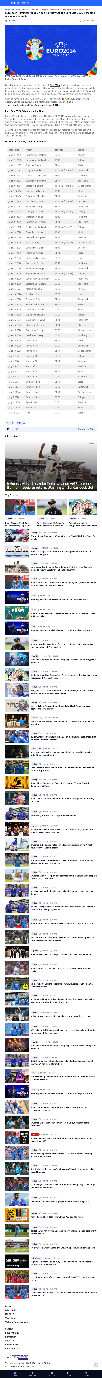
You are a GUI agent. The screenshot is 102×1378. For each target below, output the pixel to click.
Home (8, 1306)
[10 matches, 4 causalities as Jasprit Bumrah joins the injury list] (17, 1199)
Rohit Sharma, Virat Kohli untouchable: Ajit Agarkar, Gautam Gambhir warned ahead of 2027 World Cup (20, 524)
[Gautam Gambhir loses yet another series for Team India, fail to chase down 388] (17, 1137)
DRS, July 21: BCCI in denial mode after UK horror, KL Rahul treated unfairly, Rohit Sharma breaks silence (62, 692)
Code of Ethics (12, 1348)
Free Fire (35, 656)
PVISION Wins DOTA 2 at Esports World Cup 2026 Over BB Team (61, 954)
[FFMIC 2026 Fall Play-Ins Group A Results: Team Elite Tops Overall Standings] (17, 721)
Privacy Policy (12, 1332)
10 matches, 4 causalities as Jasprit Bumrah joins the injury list (61, 1201)
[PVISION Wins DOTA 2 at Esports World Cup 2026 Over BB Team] (17, 952)
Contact (9, 1328)
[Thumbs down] (17, 429)
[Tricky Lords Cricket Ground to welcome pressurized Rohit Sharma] (17, 1246)
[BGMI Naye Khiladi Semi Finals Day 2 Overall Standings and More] (17, 1091)
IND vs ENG (10, 1310)
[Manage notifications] (96, 1365)
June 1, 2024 (54, 105)
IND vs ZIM (32, 1376)
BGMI (34, 596)
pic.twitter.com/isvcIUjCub (59, 101)
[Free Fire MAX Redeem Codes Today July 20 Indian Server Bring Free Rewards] (17, 1045)
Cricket (91, 443)
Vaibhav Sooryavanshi (16, 1321)
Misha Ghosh (13, 21)
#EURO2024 (27, 101)
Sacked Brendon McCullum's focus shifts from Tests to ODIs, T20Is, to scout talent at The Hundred (51, 524)
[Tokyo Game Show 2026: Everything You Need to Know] (17, 1215)
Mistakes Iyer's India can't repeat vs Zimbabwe (53, 815)
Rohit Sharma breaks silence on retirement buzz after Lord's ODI (62, 923)
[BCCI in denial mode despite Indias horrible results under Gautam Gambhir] (17, 890)
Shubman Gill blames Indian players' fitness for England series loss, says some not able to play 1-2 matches (63, 1000)
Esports (35, 548)
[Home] (19, 3)
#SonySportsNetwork (78, 98)
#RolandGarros (12, 101)
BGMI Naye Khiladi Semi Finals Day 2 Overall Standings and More (61, 1093)
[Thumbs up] (8, 429)
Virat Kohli (10, 1317)
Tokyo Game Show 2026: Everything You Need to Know (57, 1216)
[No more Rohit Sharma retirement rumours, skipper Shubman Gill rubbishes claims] (17, 983)
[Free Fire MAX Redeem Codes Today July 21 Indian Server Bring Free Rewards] (17, 659)
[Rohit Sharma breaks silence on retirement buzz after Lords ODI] (17, 921)
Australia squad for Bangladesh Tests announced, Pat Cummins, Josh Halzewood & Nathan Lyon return (83, 524)
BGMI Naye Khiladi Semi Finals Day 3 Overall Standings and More (61, 630)
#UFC (35, 101)
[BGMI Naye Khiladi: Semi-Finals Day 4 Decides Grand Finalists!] (17, 597)
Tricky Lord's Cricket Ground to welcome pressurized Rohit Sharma (63, 1247)
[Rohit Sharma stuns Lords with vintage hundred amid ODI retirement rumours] (17, 1107)
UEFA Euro (21, 423)
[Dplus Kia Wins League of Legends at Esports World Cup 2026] (17, 1014)
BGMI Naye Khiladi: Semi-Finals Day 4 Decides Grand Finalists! (60, 599)
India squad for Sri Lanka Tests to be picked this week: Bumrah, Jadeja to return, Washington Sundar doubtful (50, 485)
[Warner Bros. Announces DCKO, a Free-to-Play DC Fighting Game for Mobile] (17, 535)
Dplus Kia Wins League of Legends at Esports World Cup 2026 (60, 1016)
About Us (9, 1340)
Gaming (34, 532)
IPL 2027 (9, 1314)
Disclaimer (10, 1336)
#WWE (42, 101)
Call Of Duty (36, 749)
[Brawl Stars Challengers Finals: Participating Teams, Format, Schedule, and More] (17, 782)
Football (10, 423)
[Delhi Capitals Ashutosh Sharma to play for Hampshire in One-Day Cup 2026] (17, 798)
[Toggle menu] (4, 3)
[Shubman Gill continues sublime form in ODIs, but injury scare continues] (17, 1122)
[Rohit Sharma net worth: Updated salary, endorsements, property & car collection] (17, 1230)
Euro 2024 (55, 85)
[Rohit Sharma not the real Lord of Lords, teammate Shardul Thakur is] (17, 968)
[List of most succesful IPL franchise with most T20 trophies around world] (17, 1276)
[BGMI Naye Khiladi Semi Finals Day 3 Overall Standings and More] (17, 628)
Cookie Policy (12, 1344)
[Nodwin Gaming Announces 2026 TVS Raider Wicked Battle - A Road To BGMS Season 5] (17, 1076)
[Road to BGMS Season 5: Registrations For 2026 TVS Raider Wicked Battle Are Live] (17, 613)
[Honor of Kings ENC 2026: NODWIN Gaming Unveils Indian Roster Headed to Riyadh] (17, 551)
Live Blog (35, 1134)
